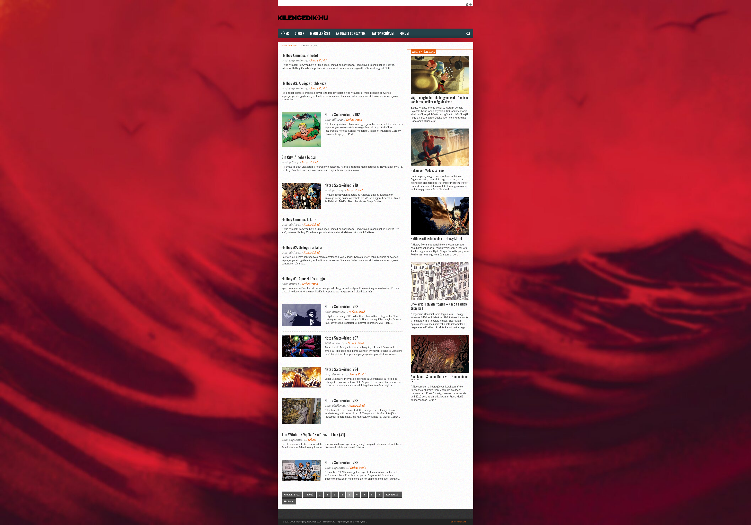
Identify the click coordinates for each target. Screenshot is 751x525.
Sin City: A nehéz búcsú (299, 157)
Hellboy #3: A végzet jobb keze (304, 83)
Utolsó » (288, 501)
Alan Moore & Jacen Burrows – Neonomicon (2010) (439, 379)
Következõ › (392, 494)
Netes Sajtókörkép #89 (341, 462)
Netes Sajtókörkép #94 (341, 369)
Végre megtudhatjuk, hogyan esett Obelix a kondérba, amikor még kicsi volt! (439, 100)
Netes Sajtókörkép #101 (342, 185)
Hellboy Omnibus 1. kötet (300, 219)
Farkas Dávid (318, 60)
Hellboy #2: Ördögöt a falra (302, 247)
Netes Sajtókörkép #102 (342, 114)
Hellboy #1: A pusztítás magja (303, 278)
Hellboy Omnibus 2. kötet (300, 55)
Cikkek (299, 33)
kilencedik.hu (289, 45)
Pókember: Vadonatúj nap (427, 170)
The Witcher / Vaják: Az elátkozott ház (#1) (313, 434)
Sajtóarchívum (382, 33)
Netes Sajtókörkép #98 (341, 306)
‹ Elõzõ (309, 494)
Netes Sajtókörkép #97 (341, 337)
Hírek (285, 33)
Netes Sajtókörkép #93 (341, 400)
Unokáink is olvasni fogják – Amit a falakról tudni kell (439, 306)
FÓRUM (404, 33)
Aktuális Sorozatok (351, 33)
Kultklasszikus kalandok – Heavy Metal (436, 239)
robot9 (312, 440)
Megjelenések (320, 33)
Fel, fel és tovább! (458, 522)
